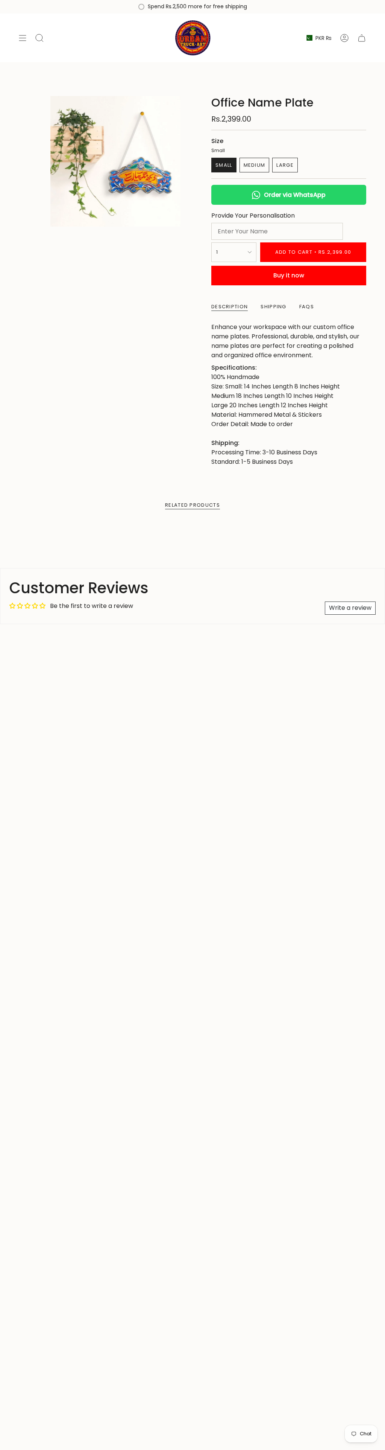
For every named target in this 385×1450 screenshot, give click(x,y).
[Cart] (361, 37)
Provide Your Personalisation (253, 215)
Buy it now (288, 275)
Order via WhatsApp (295, 194)
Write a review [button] (350, 607)
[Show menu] (22, 37)
